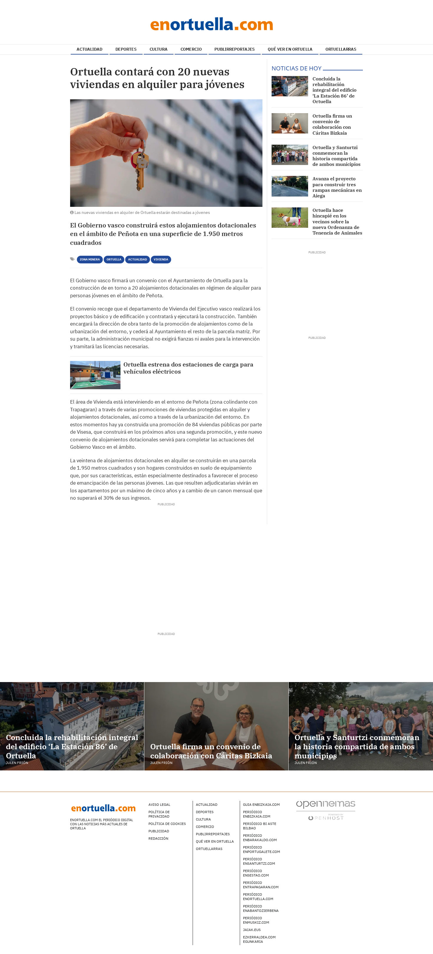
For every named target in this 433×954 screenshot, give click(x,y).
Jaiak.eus (252, 929)
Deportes (205, 812)
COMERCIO (191, 49)
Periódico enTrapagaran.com (261, 884)
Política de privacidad (159, 814)
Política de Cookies (167, 823)
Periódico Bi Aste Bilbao (259, 825)
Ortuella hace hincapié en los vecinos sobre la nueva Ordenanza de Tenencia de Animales (337, 221)
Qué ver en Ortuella (215, 841)
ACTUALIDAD (90, 49)
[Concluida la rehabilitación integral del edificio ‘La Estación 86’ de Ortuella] (290, 86)
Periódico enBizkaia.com (256, 814)
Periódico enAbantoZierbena (261, 908)
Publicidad (158, 831)
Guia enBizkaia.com (261, 804)
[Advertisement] (166, 565)
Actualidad (137, 259)
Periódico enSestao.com (256, 873)
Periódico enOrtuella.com (258, 896)
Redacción (158, 838)
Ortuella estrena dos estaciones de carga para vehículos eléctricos (188, 368)
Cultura (203, 819)
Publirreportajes (213, 834)
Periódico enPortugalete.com (261, 849)
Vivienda (161, 259)
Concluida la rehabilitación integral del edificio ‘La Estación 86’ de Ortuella (334, 90)
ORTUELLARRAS (340, 49)
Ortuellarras (209, 848)
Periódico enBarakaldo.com (260, 837)
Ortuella (114, 259)
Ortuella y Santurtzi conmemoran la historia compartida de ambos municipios (337, 155)
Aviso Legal (159, 804)
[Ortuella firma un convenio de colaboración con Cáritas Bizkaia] (290, 123)
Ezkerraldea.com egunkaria (259, 939)
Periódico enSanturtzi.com (259, 861)
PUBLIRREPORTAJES (234, 49)
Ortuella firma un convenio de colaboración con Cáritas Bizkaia (332, 124)
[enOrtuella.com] (216, 23)
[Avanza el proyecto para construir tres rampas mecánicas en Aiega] (290, 186)
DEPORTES (126, 49)
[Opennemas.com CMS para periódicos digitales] (325, 810)
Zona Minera (90, 259)
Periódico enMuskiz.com (256, 920)
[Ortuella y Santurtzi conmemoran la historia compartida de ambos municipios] (290, 155)
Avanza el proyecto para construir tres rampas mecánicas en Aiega (337, 187)
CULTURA (159, 49)
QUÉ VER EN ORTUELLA (290, 49)
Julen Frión (17, 762)
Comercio (205, 826)
